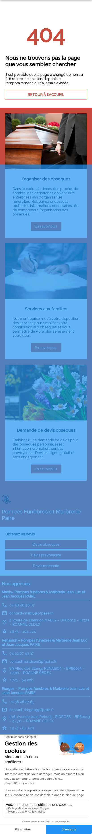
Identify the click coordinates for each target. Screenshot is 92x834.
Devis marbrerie (46, 566)
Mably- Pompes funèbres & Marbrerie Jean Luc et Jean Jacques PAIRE (43, 594)
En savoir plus (48, 227)
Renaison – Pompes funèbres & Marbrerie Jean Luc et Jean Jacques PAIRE (44, 642)
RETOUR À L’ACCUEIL (46, 95)
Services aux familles (46, 308)
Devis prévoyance (46, 555)
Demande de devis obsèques (46, 430)
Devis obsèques (46, 544)
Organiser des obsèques (46, 178)
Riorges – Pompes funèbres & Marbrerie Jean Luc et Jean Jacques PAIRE (45, 690)
